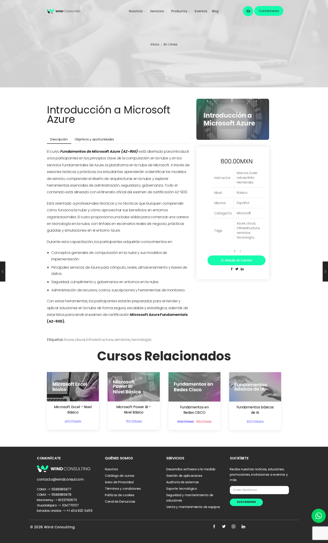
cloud (80, 339)
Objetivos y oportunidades (94, 139)
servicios (122, 339)
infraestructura (99, 339)
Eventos (201, 11)
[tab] (59, 139)
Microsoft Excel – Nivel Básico (73, 409)
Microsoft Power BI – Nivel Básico (133, 409)
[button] (248, 11)
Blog (215, 11)
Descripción (59, 139)
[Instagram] (233, 526)
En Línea (170, 44)
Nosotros (136, 11)
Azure (69, 339)
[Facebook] (214, 526)
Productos (179, 11)
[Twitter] (224, 526)
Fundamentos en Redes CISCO (194, 410)
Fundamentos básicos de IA (255, 410)
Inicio (155, 44)
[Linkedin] (243, 526)
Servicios (157, 11)
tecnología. (141, 339)
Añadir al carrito (238, 260)
